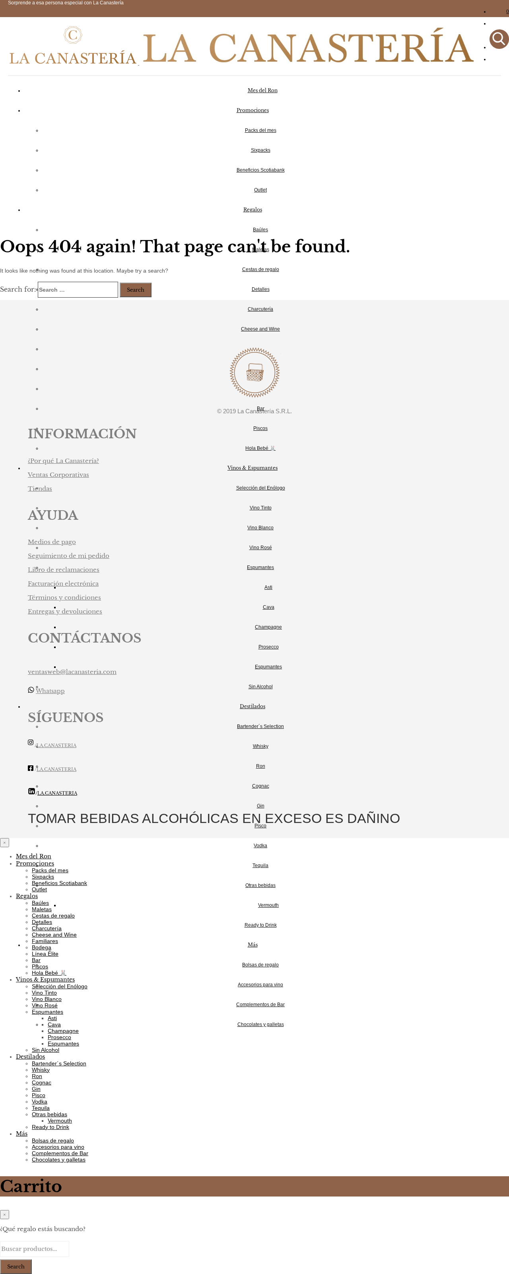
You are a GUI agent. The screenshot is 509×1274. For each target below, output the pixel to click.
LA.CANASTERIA (56, 745)
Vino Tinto (261, 508)
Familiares (45, 941)
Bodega (41, 947)
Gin (260, 806)
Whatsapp (50, 691)
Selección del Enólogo (260, 488)
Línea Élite (45, 954)
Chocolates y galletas (260, 1024)
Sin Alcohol (261, 686)
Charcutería (260, 309)
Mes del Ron (263, 90)
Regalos (252, 210)
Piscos (260, 428)
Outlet (260, 190)
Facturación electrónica (63, 583)
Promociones (253, 110)
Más (253, 945)
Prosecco (268, 647)
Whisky (260, 746)
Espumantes (260, 567)
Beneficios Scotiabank (261, 170)
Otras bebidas (260, 885)
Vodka (260, 845)
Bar (36, 960)
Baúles (260, 229)
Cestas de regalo (260, 269)
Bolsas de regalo (260, 965)
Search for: (18, 289)
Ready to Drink (261, 925)
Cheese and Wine (260, 329)
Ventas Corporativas (58, 474)
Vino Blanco (260, 528)
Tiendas (40, 488)
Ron (260, 766)
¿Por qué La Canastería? (63, 461)
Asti (268, 587)
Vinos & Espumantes (252, 468)
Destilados (252, 706)
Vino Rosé (260, 547)
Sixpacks (260, 150)
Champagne (268, 627)
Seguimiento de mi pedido (68, 556)
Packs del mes (260, 130)
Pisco (38, 1095)
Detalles (261, 289)
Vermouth (268, 905)
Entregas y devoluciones (65, 611)
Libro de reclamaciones (63, 569)
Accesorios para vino (260, 984)
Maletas (42, 909)
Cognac (260, 786)
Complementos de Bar (260, 1004)
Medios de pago (52, 542)
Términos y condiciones (64, 597)
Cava (268, 607)
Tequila (260, 865)
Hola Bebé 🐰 (260, 448)
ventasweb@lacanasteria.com (72, 672)
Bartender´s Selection (260, 726)
